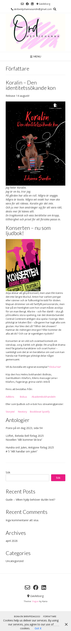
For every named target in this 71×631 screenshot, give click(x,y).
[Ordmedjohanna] (35, 32)
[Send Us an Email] (22, 3)
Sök (8, 472)
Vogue (35, 601)
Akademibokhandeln (44, 396)
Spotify (46, 411)
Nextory (22, 411)
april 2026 (12, 541)
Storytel (10, 411)
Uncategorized (14, 561)
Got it (38, 628)
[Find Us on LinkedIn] (32, 3)
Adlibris (10, 396)
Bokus (23, 396)
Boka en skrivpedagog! (27, 616)
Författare (49, 616)
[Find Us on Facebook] (27, 3)
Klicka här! (55, 367)
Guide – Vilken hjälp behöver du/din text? (30, 499)
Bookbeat (35, 411)
